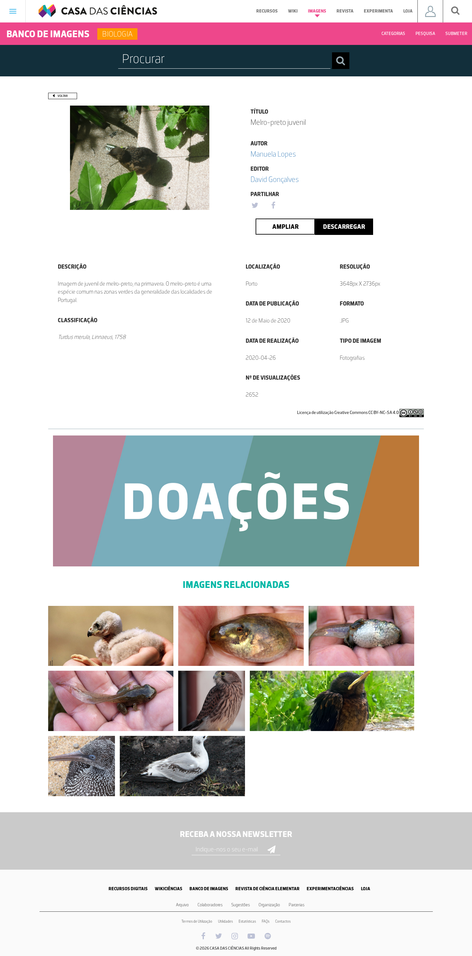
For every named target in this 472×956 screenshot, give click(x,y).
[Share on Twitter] (255, 205)
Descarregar (344, 226)
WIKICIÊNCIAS (168, 888)
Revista (345, 11)
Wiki (293, 11)
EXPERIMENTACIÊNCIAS (330, 888)
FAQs (265, 921)
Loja (408, 11)
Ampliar (285, 226)
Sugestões (240, 905)
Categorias (393, 33)
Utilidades (225, 921)
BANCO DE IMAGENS (208, 888)
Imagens (317, 11)
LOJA (365, 888)
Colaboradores (210, 905)
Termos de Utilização (196, 921)
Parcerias (296, 905)
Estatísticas (247, 921)
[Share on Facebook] (273, 205)
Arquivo (182, 905)
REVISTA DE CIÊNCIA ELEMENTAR (267, 888)
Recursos (267, 11)
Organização (269, 905)
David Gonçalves (274, 179)
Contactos (283, 921)
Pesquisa (425, 33)
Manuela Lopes (273, 154)
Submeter (456, 33)
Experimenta (378, 11)
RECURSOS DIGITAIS (128, 888)
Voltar (62, 96)
